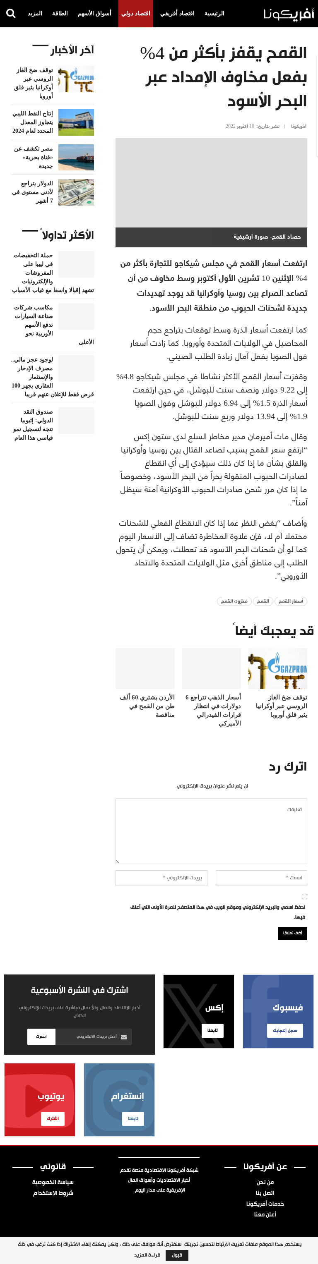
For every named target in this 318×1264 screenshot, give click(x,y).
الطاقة (60, 13)
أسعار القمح (291, 601)
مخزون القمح (234, 601)
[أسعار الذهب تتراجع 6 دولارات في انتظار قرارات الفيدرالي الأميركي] (211, 668)
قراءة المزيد (147, 1255)
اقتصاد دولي (135, 13)
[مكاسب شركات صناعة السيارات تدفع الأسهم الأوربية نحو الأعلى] (76, 316)
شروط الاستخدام (53, 1194)
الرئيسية (214, 13)
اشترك (41, 1037)
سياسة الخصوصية (53, 1183)
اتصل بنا (265, 1194)
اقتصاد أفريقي (177, 13)
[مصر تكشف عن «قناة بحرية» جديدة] (76, 157)
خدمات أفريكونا (265, 1204)
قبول (177, 1255)
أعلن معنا (265, 1215)
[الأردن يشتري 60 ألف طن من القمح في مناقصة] (145, 668)
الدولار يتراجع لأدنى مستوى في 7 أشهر (32, 192)
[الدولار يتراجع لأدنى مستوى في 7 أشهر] (76, 192)
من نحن (265, 1183)
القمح (263, 601)
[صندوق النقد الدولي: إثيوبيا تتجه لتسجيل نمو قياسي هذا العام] (76, 420)
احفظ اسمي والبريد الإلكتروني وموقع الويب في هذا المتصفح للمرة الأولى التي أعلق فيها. (217, 912)
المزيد (35, 13)
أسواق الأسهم (94, 13)
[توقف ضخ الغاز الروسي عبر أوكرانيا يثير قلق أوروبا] (277, 668)
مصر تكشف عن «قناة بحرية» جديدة (33, 157)
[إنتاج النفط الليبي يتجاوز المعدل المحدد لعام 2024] (76, 122)
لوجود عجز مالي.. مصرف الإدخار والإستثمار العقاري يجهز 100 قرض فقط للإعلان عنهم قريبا (52, 377)
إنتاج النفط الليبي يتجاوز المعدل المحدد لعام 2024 (32, 122)
